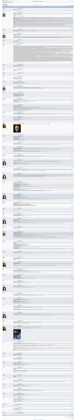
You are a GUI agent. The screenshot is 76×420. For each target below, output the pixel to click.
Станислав (3, 39)
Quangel (3, 122)
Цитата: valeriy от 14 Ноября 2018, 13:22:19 (16, 245)
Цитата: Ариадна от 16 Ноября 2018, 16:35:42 (17, 313)
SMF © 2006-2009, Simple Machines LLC (40, 419)
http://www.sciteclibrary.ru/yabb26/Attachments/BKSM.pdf (17, 9)
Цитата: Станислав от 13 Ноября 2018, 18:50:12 (17, 194)
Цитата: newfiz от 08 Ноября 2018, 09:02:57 (16, 99)
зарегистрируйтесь (11, 0)
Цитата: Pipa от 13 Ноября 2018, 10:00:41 (16, 186)
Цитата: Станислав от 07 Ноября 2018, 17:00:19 (17, 105)
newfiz (3, 43)
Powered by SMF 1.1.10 (35, 419)
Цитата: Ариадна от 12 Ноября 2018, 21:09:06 (17, 160)
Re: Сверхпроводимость (20, 43)
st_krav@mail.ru (19, 66)
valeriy (3, 85)
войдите (8, 0)
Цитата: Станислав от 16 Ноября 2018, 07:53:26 (17, 281)
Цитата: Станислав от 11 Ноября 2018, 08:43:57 (17, 143)
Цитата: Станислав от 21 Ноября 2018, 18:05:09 (17, 380)
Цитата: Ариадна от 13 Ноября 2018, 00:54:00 (17, 185)
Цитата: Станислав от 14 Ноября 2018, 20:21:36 (17, 262)
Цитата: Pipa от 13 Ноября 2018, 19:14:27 (16, 202)
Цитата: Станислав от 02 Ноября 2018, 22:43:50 (17, 34)
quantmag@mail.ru (11, 2)
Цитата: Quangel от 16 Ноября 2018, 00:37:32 (16, 275)
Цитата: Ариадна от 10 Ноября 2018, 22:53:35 (17, 136)
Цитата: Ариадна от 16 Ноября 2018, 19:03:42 (17, 321)
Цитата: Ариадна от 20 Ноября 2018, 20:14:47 (17, 375)
